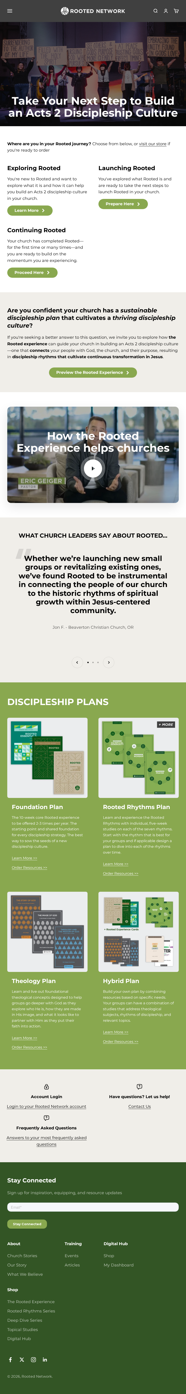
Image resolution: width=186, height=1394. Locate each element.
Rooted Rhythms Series (31, 1311)
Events (71, 1255)
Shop (109, 1255)
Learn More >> (24, 858)
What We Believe (25, 1274)
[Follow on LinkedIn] (45, 1360)
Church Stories (22, 1255)
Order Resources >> (29, 867)
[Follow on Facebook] (10, 1360)
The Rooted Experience (31, 1301)
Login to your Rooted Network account (46, 1106)
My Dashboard (119, 1265)
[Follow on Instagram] (33, 1360)
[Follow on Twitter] (22, 1360)
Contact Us (139, 1106)
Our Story (17, 1265)
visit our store (152, 143)
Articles (72, 1265)
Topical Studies (22, 1329)
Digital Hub (19, 1338)
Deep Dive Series (24, 1320)
